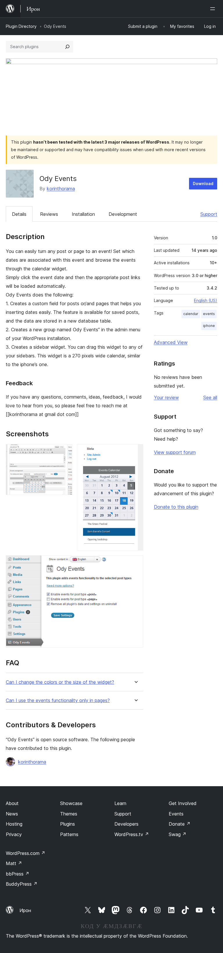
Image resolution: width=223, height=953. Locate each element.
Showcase (71, 803)
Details (19, 214)
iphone (209, 325)
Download (203, 183)
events (209, 314)
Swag (177, 834)
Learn (120, 803)
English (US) (205, 300)
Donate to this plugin (176, 507)
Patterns (69, 834)
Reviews (49, 214)
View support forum (175, 452)
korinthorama (61, 188)
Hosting (14, 824)
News (12, 814)
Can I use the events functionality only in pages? (58, 700)
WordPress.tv (131, 834)
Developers (126, 824)
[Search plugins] (67, 47)
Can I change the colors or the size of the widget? (60, 682)
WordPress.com (25, 853)
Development (123, 214)
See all (210, 397)
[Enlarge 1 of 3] (64, 452)
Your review (166, 397)
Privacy (14, 834)
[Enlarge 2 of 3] (135, 452)
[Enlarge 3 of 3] (135, 563)
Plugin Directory (21, 26)
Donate (179, 824)
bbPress (17, 874)
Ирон (25, 910)
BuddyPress (21, 884)
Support (208, 214)
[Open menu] (213, 8)
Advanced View (171, 342)
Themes (68, 814)
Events (176, 814)
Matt (14, 863)
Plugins (67, 824)
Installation (83, 214)
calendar (190, 314)
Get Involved (183, 803)
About (12, 803)
